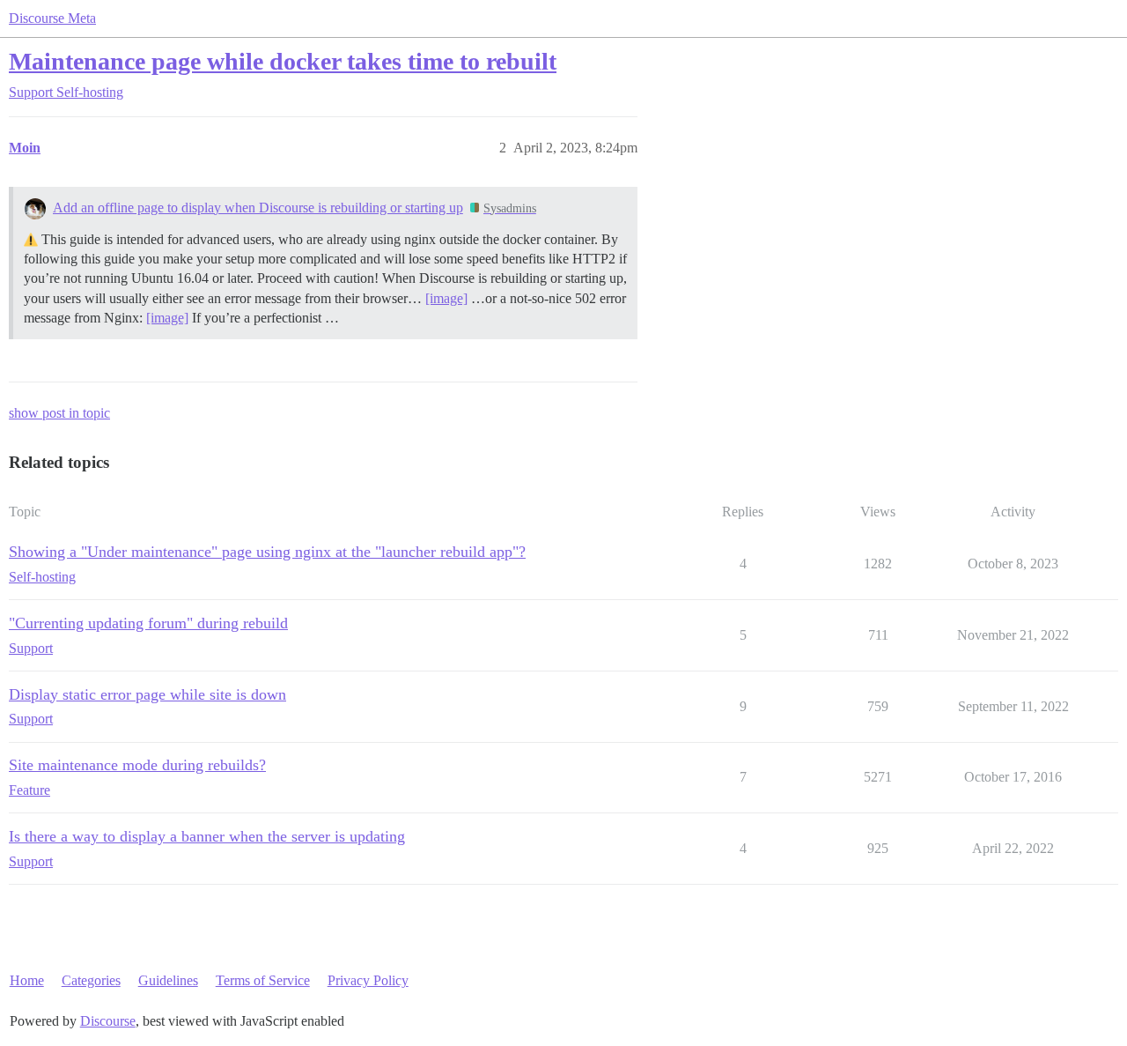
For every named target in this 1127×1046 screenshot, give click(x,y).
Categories (91, 980)
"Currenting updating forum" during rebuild (148, 623)
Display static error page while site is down (147, 694)
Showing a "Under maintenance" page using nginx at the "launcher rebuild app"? (267, 551)
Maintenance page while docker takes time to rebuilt (282, 61)
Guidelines (168, 980)
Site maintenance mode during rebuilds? (137, 765)
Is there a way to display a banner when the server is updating (207, 836)
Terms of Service (263, 980)
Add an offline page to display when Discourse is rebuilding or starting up (258, 207)
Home (27, 980)
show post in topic (59, 412)
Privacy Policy (368, 980)
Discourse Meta (52, 18)
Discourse (108, 1020)
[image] (446, 298)
